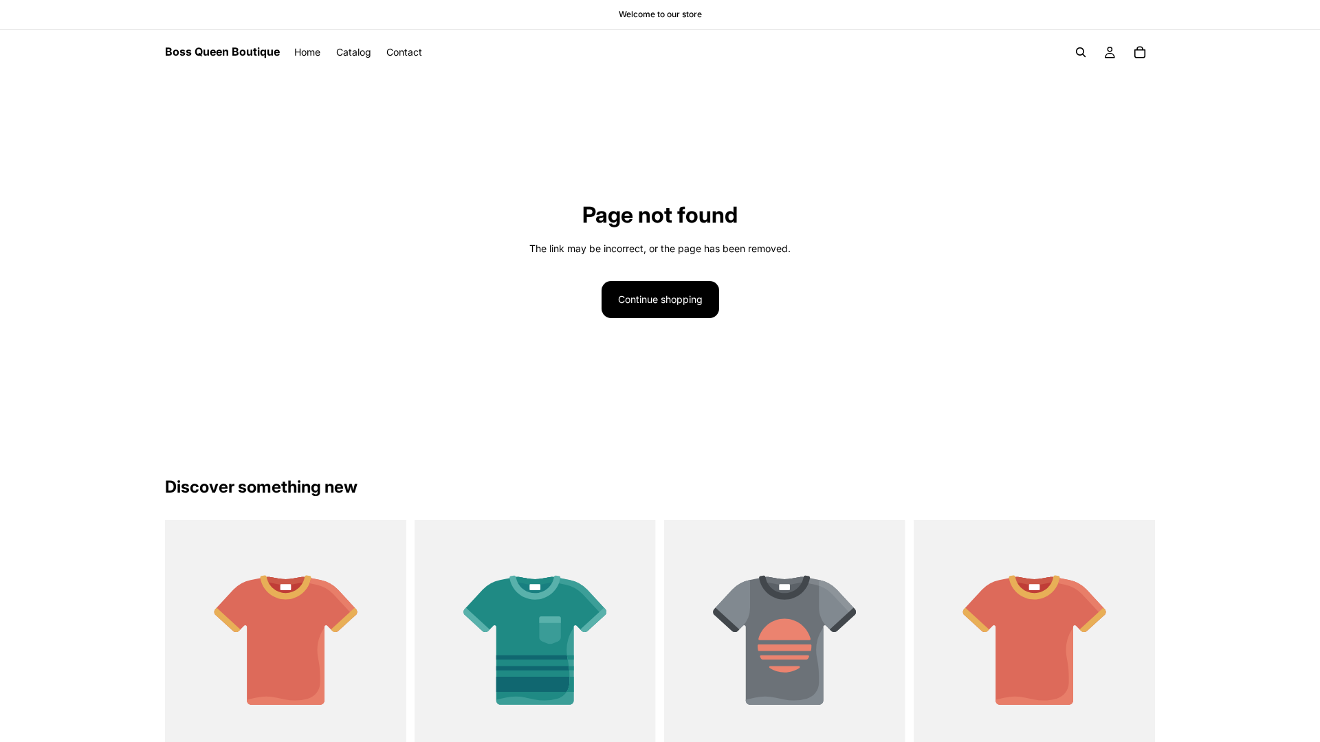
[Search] (1081, 52)
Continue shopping (660, 299)
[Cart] (1140, 52)
